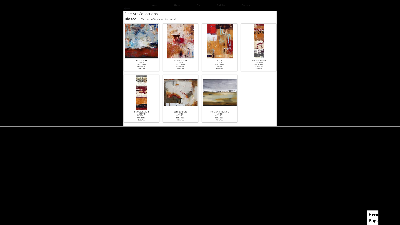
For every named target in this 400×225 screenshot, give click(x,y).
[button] (141, 47)
